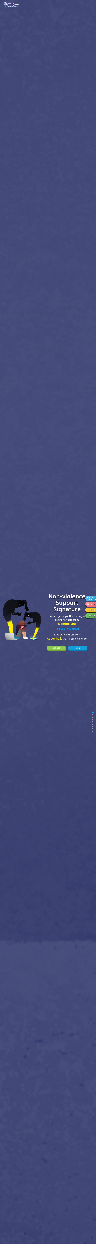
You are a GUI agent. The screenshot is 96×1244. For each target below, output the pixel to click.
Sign (92, 610)
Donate (91, 604)
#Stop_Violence (91, 598)
